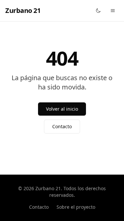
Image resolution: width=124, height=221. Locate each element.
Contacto (62, 126)
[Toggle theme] (98, 11)
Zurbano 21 (22, 10)
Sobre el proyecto (76, 207)
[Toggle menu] (113, 11)
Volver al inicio (62, 109)
